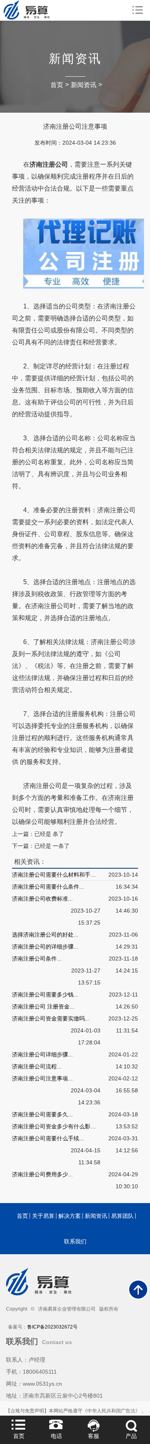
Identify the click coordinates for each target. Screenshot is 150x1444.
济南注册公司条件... (37, 958)
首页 (56, 85)
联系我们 (75, 1241)
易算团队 (122, 1216)
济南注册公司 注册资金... (43, 1006)
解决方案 (69, 1216)
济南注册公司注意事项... (42, 1078)
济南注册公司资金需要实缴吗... (51, 1018)
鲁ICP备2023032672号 (52, 1327)
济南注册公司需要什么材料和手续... (56, 874)
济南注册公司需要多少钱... (45, 994)
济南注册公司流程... (37, 1066)
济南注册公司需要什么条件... (48, 886)
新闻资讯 (83, 85)
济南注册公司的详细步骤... (45, 946)
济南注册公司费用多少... (42, 1174)
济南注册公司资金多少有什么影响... (56, 1126)
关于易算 (43, 1216)
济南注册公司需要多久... (42, 1114)
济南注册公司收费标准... (42, 898)
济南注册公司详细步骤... (42, 1054)
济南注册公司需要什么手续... (48, 1138)
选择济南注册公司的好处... (45, 934)
